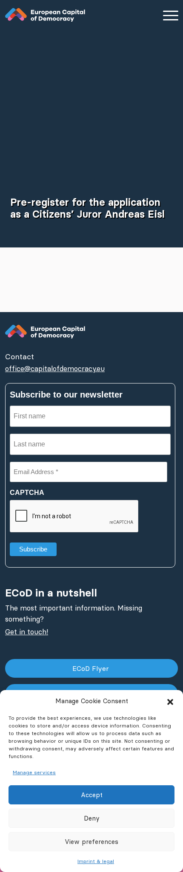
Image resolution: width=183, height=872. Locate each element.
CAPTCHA (27, 492)
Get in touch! (26, 631)
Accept (92, 795)
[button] (170, 701)
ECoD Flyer (91, 668)
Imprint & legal (95, 861)
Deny (92, 818)
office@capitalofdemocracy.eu (55, 368)
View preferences (91, 842)
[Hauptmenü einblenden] (170, 15)
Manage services (34, 772)
